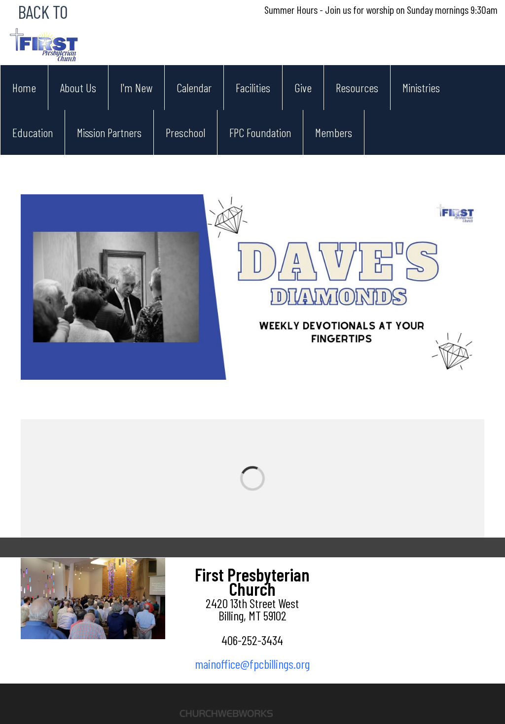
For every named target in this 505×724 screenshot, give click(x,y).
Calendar (194, 87)
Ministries (421, 87)
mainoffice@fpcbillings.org (252, 663)
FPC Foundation (260, 132)
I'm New (136, 87)
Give (303, 87)
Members (333, 132)
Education (32, 132)
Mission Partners (109, 132)
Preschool (185, 132)
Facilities (253, 87)
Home (24, 87)
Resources (357, 87)
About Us (78, 87)
